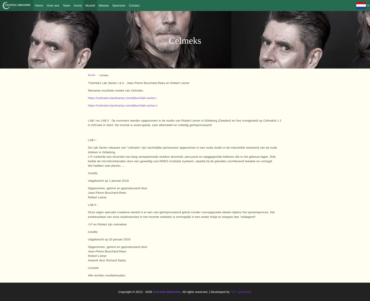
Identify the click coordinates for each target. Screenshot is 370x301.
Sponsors (118, 5)
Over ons (53, 5)
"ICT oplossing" (241, 291)
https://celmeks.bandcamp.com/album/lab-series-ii (122, 105)
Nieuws (104, 5)
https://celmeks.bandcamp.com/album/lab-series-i (122, 98)
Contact (134, 5)
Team (66, 5)
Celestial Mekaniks (167, 291)
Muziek (90, 5)
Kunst (78, 5)
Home (39, 5)
